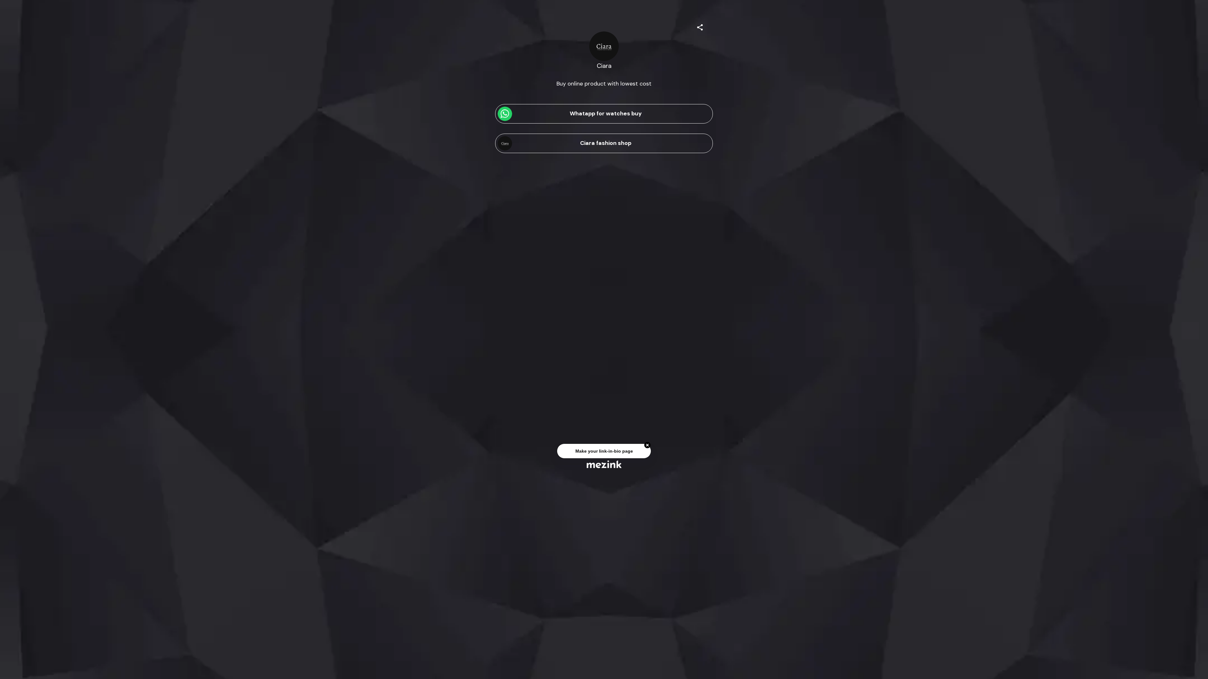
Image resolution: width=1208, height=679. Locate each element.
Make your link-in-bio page (604, 452)
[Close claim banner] (647, 447)
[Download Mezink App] (604, 464)
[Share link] (700, 26)
